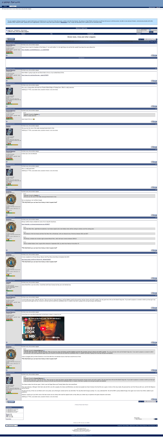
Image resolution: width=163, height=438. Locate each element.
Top (156, 425)
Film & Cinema (24, 30)
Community (90, 33)
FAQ (51, 33)
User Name (139, 30)
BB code (8, 414)
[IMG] (7, 415)
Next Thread (85, 404)
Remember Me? (154, 30)
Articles (13, 6)
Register (23, 33)
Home (10, 8)
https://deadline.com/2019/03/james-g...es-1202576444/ (35, 49)
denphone (8, 191)
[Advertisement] (142, 3)
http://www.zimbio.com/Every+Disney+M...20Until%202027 (36, 259)
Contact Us (119, 425)
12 (151, 39)
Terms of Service (151, 425)
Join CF (158, 7)
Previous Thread (78, 404)
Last (154, 39)
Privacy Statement (143, 425)
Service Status (126, 425)
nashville (8, 282)
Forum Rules (8, 418)
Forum (5, 6)
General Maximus (10, 45)
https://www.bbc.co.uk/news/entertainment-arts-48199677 (36, 224)
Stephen (8, 85)
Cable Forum (10, 30)
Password (139, 31)
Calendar (139, 33)
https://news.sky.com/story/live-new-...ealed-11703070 (35, 75)
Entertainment (17, 30)
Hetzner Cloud (89, 435)
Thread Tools (153, 41)
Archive (137, 425)
